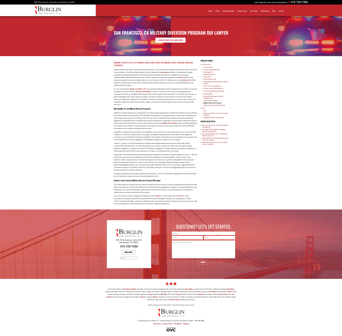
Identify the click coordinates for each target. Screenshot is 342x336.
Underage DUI (208, 72)
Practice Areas (242, 11)
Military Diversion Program (212, 103)
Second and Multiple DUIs (212, 69)
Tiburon (142, 297)
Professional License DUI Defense (214, 105)
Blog (273, 11)
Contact (281, 11)
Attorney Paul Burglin (143, 91)
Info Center (254, 11)
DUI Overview (206, 64)
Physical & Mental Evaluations (214, 91)
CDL (203, 108)
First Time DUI (208, 67)
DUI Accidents (208, 94)
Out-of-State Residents (211, 100)
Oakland (133, 289)
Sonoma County (173, 299)
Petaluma (200, 294)
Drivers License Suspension (213, 86)
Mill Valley (164, 294)
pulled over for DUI (188, 80)
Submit (202, 262)
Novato (178, 294)
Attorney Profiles (228, 11)
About (217, 11)
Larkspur (150, 294)
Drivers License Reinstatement (213, 88)
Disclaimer (177, 324)
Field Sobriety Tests (210, 79)
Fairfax (229, 291)
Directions (128, 252)
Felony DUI (207, 77)
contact (157, 196)
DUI (181, 77)
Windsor (155, 297)
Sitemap (186, 324)
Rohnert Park (222, 294)
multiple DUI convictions (170, 123)
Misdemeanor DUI (209, 74)
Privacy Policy (167, 324)
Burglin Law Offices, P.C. (138, 89)
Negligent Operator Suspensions (214, 117)
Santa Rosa (230, 289)
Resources (157, 324)
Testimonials (265, 11)
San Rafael (126, 289)
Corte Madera (212, 291)
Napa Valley (189, 289)
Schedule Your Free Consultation (170, 40)
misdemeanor (165, 72)
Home (210, 11)
